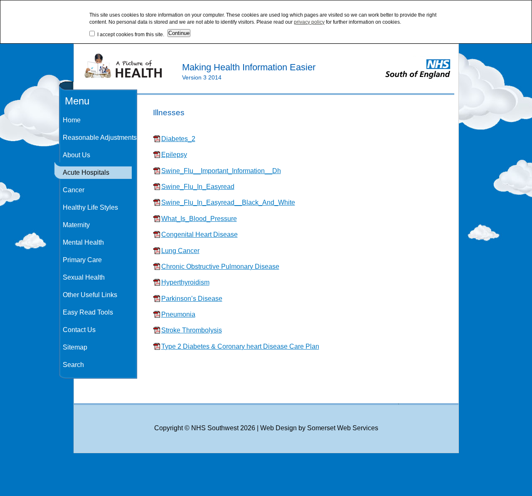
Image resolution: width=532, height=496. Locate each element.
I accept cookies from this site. (129, 34)
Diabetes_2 (178, 138)
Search (73, 364)
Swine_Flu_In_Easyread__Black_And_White (228, 202)
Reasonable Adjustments (100, 137)
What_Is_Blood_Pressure (199, 218)
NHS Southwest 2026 (223, 428)
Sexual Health (84, 277)
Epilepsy (174, 154)
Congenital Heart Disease (199, 234)
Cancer (73, 189)
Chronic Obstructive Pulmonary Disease (220, 266)
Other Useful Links (90, 294)
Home (72, 120)
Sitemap (75, 347)
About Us (76, 155)
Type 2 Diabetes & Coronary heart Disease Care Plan (240, 346)
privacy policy (309, 22)
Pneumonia (178, 314)
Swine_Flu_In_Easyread (197, 186)
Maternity (76, 224)
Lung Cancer (180, 250)
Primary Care (82, 259)
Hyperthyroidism (185, 282)
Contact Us (79, 329)
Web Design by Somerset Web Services (319, 428)
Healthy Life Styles (90, 207)
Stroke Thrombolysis (191, 330)
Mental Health (83, 242)
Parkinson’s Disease (191, 298)
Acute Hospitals (86, 172)
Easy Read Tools (88, 312)
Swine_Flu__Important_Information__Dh (221, 170)
